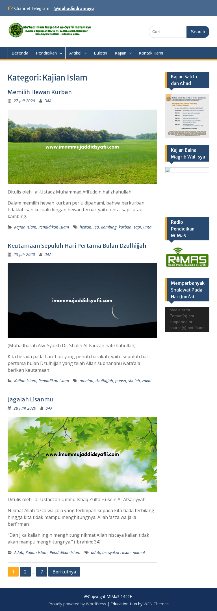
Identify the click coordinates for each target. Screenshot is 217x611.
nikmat (139, 552)
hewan (85, 227)
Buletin (100, 53)
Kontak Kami (151, 53)
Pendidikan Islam (53, 227)
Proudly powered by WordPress (77, 603)
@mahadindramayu (74, 8)
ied (96, 227)
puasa (120, 380)
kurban (125, 227)
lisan (126, 552)
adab (95, 552)
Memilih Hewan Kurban (40, 91)
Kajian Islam (25, 227)
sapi (137, 227)
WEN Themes (156, 603)
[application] (187, 319)
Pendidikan (46, 53)
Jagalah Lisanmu (30, 399)
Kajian (120, 53)
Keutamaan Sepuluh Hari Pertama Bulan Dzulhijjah (77, 245)
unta (147, 227)
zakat (147, 380)
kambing (108, 227)
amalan (86, 380)
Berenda (20, 53)
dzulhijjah (104, 380)
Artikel (75, 53)
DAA (47, 100)
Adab (18, 552)
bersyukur (111, 552)
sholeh (134, 380)
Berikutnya (64, 572)
